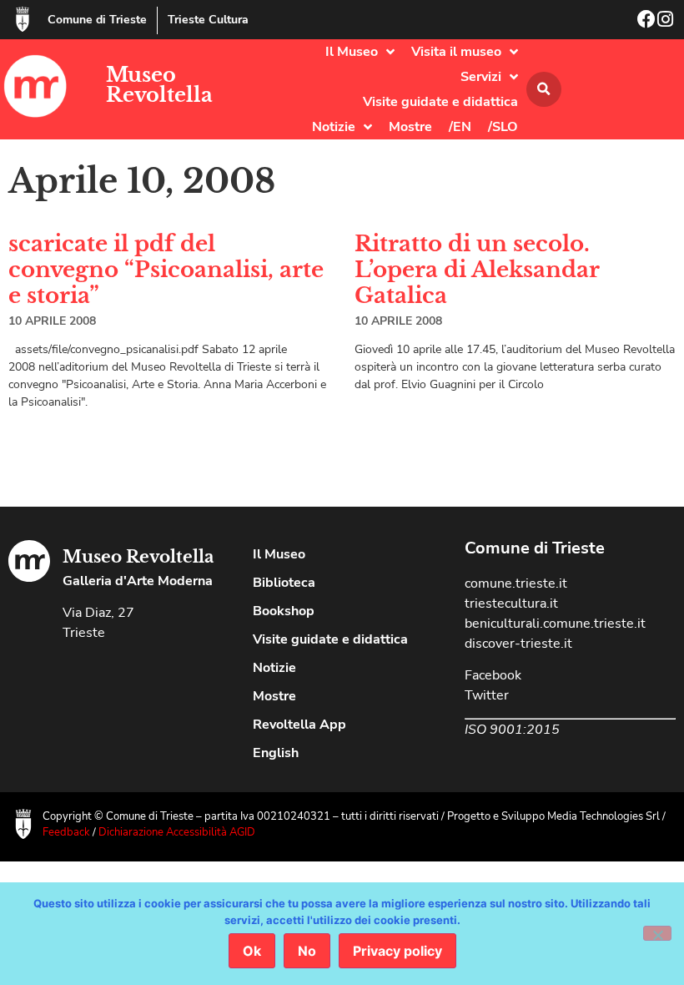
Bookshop (283, 611)
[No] (657, 933)
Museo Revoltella (159, 85)
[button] (543, 89)
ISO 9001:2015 (512, 729)
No (307, 950)
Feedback (66, 832)
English (276, 753)
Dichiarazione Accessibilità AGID (176, 832)
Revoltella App (299, 724)
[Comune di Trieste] (22, 19)
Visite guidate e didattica (440, 102)
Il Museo (351, 52)
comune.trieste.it (516, 583)
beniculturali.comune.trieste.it (555, 623)
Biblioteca (284, 582)
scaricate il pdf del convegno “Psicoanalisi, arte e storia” (166, 269)
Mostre (410, 127)
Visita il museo (456, 52)
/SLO (503, 127)
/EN (460, 127)
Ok (252, 950)
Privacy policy (397, 950)
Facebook (493, 675)
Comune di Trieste (97, 20)
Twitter (487, 695)
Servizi (480, 77)
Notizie (333, 127)
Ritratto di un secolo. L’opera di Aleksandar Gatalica (477, 269)
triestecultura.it (511, 603)
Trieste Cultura (208, 20)
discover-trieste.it (518, 643)
